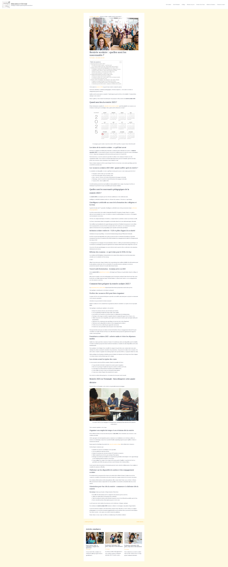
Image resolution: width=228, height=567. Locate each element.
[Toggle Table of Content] (120, 62)
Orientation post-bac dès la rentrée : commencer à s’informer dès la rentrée (106, 83)
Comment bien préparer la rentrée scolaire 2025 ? (102, 74)
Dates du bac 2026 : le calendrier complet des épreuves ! (92, 546)
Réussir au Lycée (191, 4)
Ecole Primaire (176, 4)
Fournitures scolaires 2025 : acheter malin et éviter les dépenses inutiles (106, 77)
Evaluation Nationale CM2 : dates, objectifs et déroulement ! (133, 546)
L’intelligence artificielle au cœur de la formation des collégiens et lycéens (106, 69)
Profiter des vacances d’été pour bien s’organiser (101, 75)
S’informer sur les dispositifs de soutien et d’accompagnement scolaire (106, 82)
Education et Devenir (19, 4)
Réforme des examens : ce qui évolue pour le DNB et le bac (103, 71)
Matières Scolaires (211, 4)
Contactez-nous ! (221, 4)
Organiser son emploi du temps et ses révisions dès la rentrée (104, 81)
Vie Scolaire (168, 4)
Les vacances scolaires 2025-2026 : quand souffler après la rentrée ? (105, 66)
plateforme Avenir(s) (104, 272)
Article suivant (140, 521)
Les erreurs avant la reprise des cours (99, 78)
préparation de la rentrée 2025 (98, 287)
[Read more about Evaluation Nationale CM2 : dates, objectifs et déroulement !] (133, 537)
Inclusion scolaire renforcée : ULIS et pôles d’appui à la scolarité (104, 70)
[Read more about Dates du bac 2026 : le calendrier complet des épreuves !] (95, 537)
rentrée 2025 (100, 87)
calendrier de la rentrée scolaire (111, 106)
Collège (183, 4)
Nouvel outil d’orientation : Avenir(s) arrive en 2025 (102, 73)
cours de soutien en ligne (115, 444)
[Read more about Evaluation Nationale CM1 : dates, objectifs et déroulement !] (114, 537)
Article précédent (88, 521)
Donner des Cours (200, 4)
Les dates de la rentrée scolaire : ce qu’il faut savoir (102, 65)
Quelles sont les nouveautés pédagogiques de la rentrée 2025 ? (104, 67)
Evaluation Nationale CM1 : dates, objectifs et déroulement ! (114, 546)
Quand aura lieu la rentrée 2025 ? (98, 63)
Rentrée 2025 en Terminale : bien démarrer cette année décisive (105, 79)
